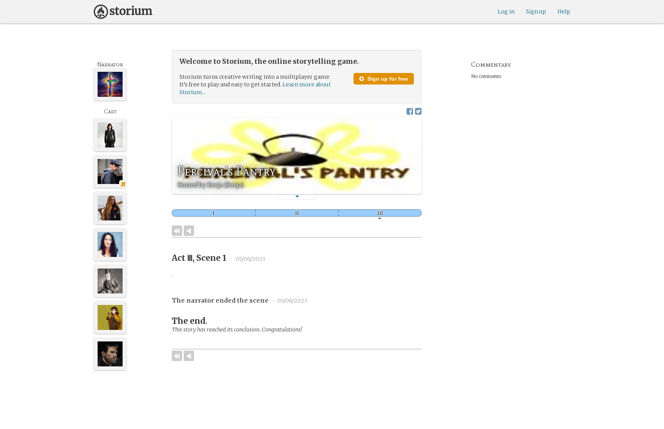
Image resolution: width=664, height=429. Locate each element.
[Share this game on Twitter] (418, 111)
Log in (506, 11)
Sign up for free (387, 79)
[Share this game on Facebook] (410, 111)
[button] (297, 196)
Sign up (536, 11)
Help (564, 11)
